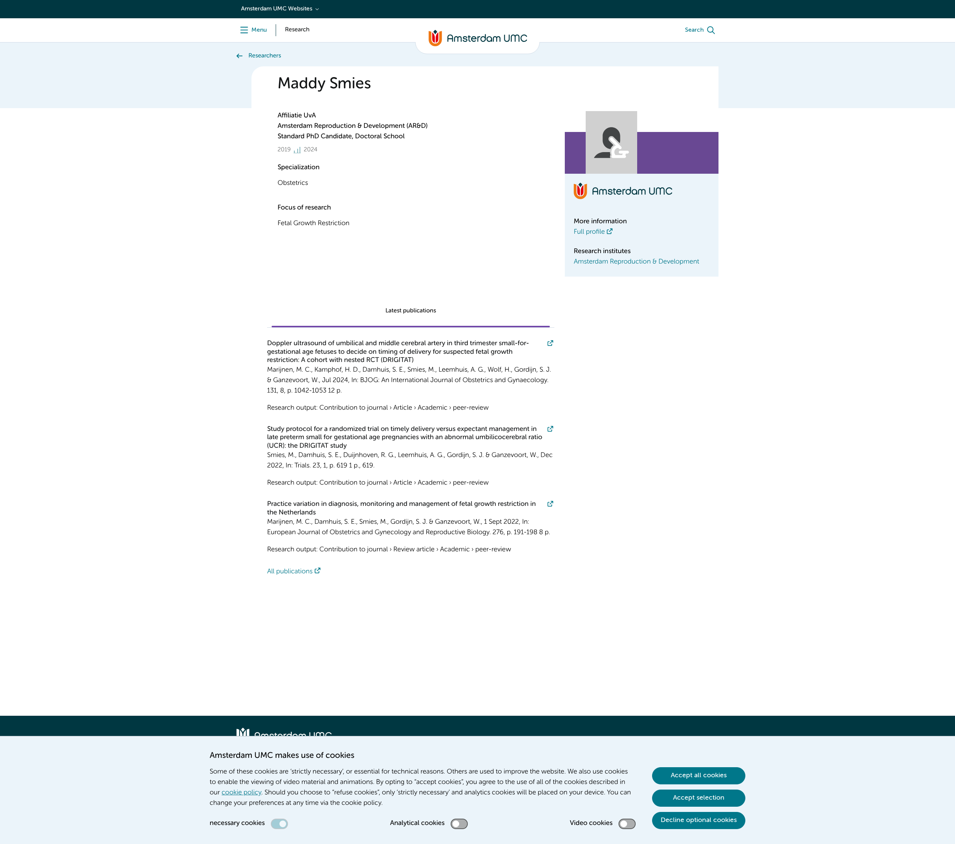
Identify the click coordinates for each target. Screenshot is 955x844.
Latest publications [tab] (410, 311)
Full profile (589, 232)
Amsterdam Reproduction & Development (636, 262)
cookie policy (241, 793)
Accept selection (698, 797)
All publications (290, 572)
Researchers (264, 56)
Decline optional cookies (699, 820)
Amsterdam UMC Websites (276, 9)
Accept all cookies (699, 775)
